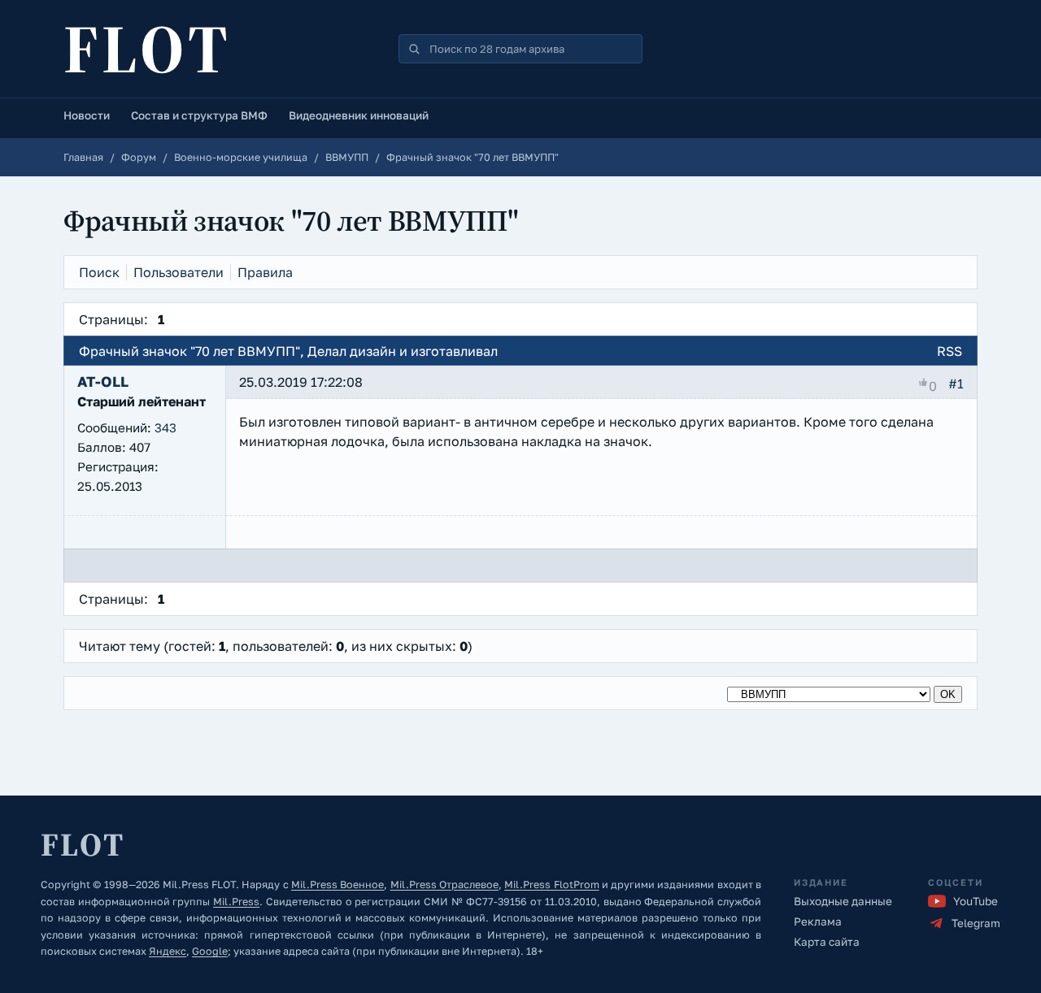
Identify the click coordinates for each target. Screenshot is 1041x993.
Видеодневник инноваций (359, 115)
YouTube (975, 901)
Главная (83, 157)
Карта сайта (827, 941)
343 (165, 427)
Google (210, 951)
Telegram (976, 923)
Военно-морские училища (240, 157)
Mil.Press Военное (337, 884)
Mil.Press (236, 901)
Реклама (818, 921)
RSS (949, 351)
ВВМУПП (346, 157)
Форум (138, 157)
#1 (956, 383)
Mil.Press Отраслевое (444, 884)
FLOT (147, 49)
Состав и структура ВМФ (199, 115)
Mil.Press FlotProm (551, 884)
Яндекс (167, 951)
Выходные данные (843, 901)
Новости (86, 115)
